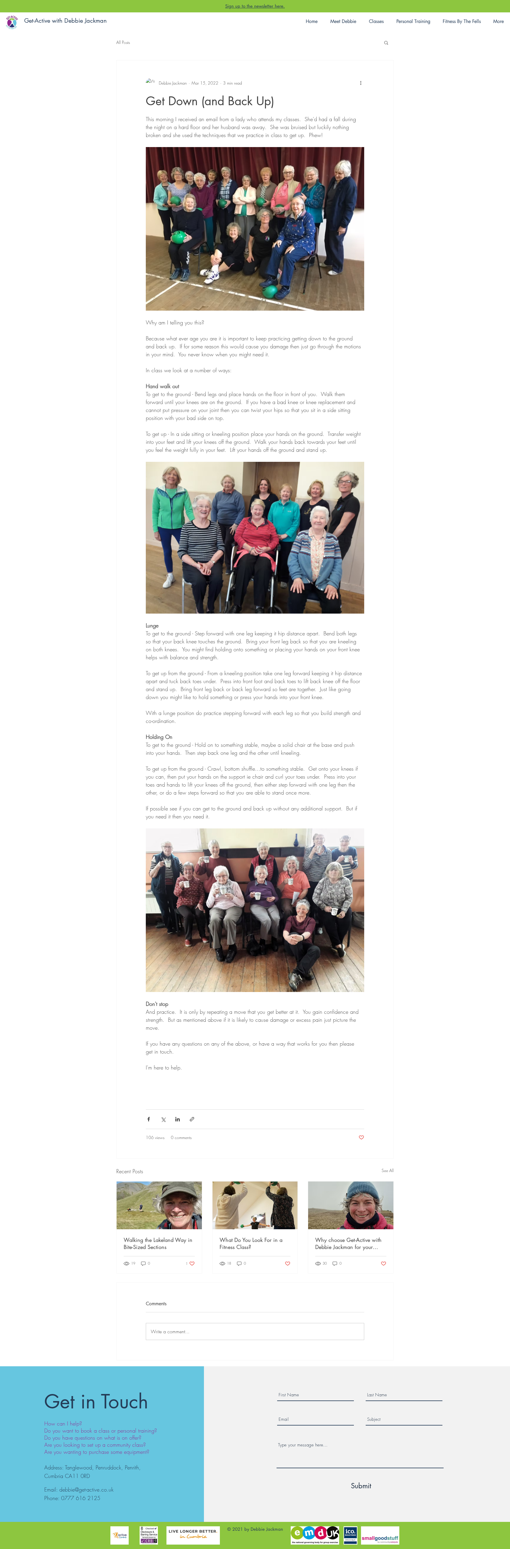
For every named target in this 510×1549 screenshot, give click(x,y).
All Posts (123, 42)
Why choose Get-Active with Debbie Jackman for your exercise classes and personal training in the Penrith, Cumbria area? (349, 1243)
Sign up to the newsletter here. (255, 6)
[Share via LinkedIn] (177, 1119)
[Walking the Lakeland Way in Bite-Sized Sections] (159, 1205)
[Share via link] (192, 1119)
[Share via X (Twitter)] (163, 1119)
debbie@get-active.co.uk (86, 1489)
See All (388, 1170)
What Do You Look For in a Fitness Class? (251, 1243)
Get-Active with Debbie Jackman (65, 20)
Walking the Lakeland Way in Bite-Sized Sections (158, 1243)
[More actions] (360, 82)
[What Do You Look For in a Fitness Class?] (255, 1205)
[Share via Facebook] (148, 1119)
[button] (386, 42)
